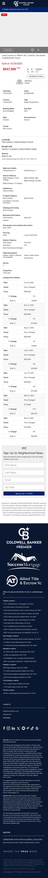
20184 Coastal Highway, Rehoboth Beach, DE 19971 (20, 674)
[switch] (32, 50)
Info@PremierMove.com (11, 711)
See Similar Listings (36, 76)
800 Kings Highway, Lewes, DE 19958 (15, 668)
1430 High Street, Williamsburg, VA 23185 (16, 623)
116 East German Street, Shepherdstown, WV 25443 (20, 645)
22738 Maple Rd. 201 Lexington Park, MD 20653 (18, 658)
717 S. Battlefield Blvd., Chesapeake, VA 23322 (18, 604)
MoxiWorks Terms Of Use (10, 869)
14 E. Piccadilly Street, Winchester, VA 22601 (17, 626)
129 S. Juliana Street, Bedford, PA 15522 (16, 684)
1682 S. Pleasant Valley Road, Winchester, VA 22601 (20, 629)
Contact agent (8, 50)
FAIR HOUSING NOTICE (32, 872)
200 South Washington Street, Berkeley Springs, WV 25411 (22, 639)
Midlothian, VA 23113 (20, 632)
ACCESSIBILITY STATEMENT (13, 872)
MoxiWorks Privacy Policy (27, 869)
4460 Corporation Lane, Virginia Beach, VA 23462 (19, 620)
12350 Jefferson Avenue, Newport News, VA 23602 (19, 617)
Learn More (6, 717)
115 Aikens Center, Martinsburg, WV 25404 (17, 642)
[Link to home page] (24, 3)
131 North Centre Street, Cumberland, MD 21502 (18, 652)
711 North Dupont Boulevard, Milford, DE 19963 (18, 671)
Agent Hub (6, 832)
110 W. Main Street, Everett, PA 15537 (15, 687)
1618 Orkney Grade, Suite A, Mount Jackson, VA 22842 (21, 613)
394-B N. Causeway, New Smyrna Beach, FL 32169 (19, 693)
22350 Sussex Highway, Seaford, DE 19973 (17, 677)
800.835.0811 (7, 714)
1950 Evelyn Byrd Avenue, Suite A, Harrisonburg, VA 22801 (22, 610)
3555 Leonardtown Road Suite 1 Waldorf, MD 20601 (20, 661)
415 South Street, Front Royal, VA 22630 (16, 607)
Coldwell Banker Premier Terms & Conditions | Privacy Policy (22, 839)
